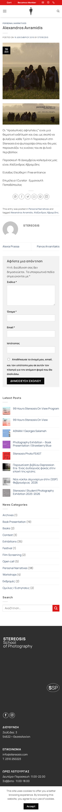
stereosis (43, 37)
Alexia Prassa (11, 246)
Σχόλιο (12, 282)
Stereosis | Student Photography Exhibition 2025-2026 (33, 492)
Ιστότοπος (13, 343)
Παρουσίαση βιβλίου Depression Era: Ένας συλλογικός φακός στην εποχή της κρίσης (34, 468)
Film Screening (12, 555)
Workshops (10, 574)
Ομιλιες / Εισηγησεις (16, 588)
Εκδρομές (9, 581)
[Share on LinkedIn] (46, 196)
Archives (8, 515)
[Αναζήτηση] (58, 11)
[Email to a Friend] (34, 196)
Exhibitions (10, 541)
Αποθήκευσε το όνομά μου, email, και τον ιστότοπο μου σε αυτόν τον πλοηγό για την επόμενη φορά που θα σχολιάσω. (29, 367)
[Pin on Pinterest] (40, 196)
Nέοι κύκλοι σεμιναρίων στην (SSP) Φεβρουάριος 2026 (35, 481)
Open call (8, 561)
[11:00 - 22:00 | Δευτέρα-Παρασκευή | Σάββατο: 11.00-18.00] (48, 2)
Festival (7, 548)
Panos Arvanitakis (48, 246)
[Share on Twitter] (28, 196)
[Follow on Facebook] (6, 715)
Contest (8, 535)
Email (11, 327)
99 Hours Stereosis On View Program (36, 408)
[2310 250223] (54, 2)
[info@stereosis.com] (43, 2)
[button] (5, 11)
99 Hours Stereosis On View (30, 420)
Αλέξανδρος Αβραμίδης (46, 212)
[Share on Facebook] (21, 196)
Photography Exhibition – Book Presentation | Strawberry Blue (32, 444)
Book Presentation (14, 522)
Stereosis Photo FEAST (27, 453)
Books (6, 528)
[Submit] (56, 608)
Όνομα (12, 311)
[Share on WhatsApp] (15, 196)
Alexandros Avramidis (22, 212)
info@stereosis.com (15, 754)
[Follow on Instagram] (12, 715)
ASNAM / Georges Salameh (29, 431)
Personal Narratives (14, 23)
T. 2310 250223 (12, 759)
